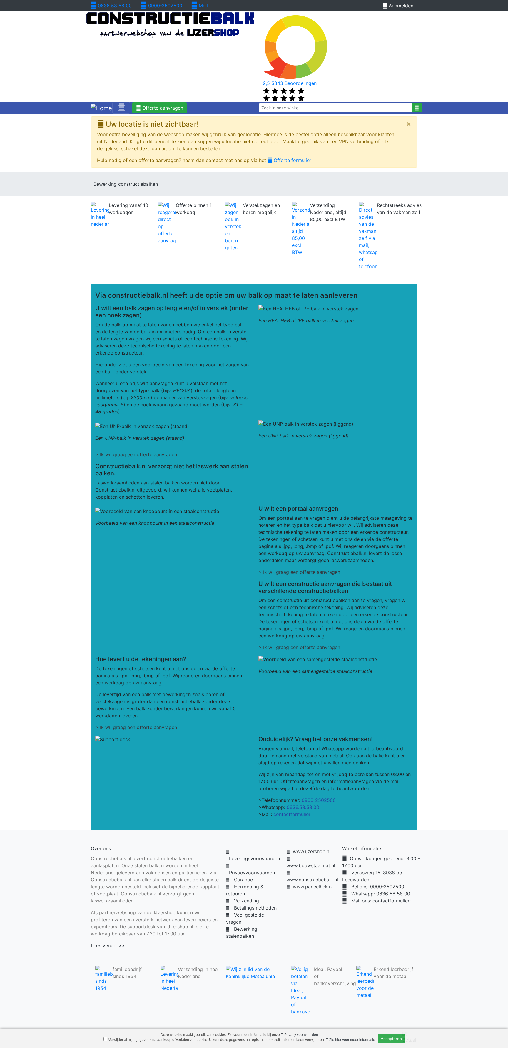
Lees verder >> (108, 945)
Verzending (244, 901)
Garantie (241, 879)
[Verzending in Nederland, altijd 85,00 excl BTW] (301, 228)
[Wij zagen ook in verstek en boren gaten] (234, 226)
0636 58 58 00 (114, 6)
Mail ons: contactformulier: (379, 901)
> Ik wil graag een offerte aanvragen (136, 454)
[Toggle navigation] (121, 108)
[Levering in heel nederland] (100, 214)
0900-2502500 (164, 6)
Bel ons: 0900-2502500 (375, 887)
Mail (202, 6)
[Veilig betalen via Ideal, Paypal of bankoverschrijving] (300, 990)
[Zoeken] (417, 107)
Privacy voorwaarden (300, 1035)
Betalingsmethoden (253, 908)
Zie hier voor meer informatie (351, 1040)
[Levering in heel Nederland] (169, 978)
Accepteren (391, 1038)
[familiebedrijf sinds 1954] (104, 978)
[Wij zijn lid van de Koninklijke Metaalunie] (254, 972)
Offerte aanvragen (162, 108)
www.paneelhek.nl (311, 887)
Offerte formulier (291, 160)
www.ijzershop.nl (310, 851)
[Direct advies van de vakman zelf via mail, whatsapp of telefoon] (368, 235)
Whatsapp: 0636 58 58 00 (378, 894)
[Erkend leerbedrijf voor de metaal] (365, 982)
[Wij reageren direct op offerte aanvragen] (167, 222)
